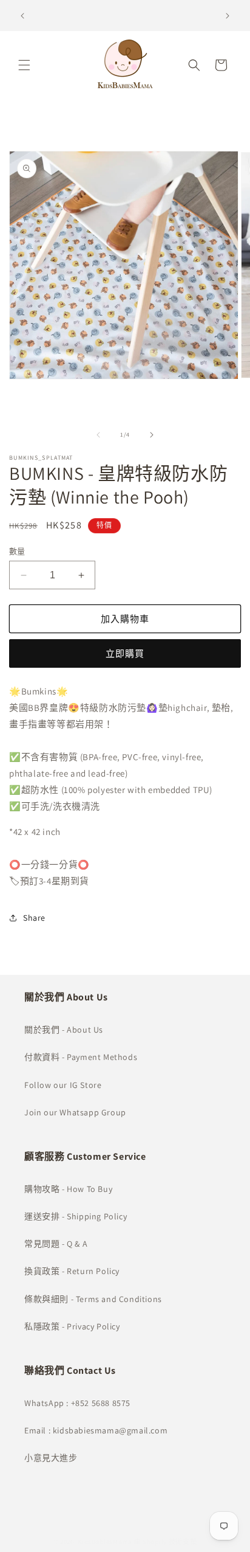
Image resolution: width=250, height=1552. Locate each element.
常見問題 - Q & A (55, 1243)
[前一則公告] (22, 15)
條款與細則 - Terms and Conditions (93, 1299)
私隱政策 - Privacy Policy (72, 1326)
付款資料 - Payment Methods (80, 1056)
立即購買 (125, 653)
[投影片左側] (98, 434)
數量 (17, 551)
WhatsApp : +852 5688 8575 (77, 1403)
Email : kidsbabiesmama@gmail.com (95, 1430)
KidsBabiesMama (105, 1541)
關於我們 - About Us (63, 1029)
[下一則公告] (227, 15)
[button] (24, 65)
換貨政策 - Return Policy (72, 1271)
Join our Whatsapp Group (75, 1112)
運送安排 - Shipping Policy (75, 1216)
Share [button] (34, 917)
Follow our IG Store (62, 1084)
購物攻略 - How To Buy (68, 1188)
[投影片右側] (151, 434)
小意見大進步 (51, 1457)
